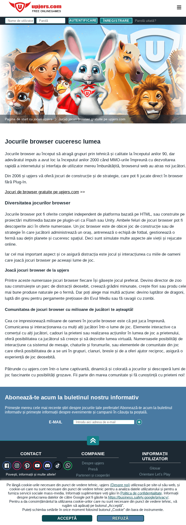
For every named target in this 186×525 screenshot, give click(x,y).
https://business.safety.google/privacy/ (138, 497)
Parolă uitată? (145, 21)
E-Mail (55, 422)
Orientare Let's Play (154, 474)
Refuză (120, 518)
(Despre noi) (120, 485)
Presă (93, 469)
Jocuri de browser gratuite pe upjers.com (42, 192)
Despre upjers (93, 463)
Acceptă (67, 518)
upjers (35, 7)
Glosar (155, 468)
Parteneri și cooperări (93, 475)
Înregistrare (116, 21)
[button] (93, 441)
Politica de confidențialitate (141, 493)
